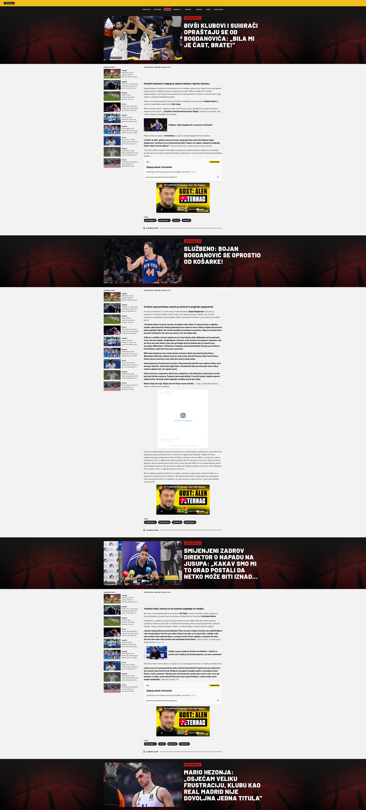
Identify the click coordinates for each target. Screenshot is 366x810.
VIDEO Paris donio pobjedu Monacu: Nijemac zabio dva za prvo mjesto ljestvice (130, 75)
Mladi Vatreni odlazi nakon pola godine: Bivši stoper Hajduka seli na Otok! (130, 153)
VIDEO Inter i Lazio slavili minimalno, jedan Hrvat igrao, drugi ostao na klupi (130, 86)
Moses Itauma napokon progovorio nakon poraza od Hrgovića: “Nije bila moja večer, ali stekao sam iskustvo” (130, 108)
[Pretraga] (359, 3)
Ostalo (124, 104)
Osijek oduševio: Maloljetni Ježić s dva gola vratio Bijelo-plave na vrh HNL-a (129, 119)
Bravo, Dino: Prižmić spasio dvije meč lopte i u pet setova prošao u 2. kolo (130, 142)
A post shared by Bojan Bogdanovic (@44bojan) (183, 445)
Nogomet (124, 70)
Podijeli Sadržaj (191, 18)
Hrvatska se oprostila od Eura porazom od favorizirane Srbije (130, 164)
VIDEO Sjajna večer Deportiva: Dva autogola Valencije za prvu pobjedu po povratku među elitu (130, 130)
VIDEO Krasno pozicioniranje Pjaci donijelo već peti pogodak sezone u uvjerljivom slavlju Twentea (128, 97)
